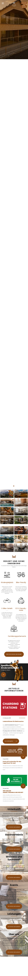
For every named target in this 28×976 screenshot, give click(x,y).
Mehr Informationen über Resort (13, 654)
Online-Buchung (24, 6)
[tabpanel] (14, 244)
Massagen (24, 3)
